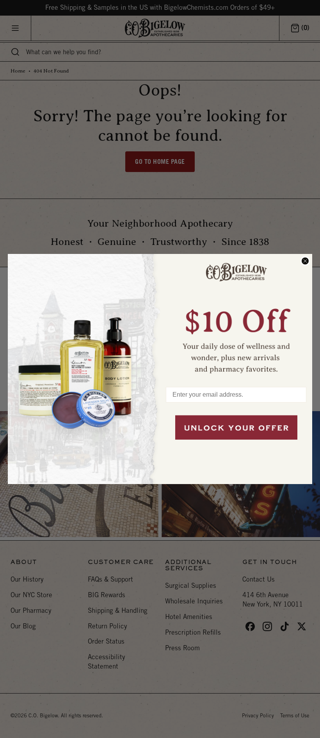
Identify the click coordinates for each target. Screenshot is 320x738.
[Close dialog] (305, 261)
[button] (236, 317)
